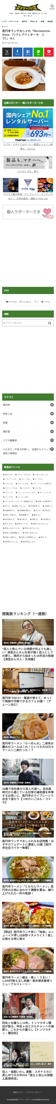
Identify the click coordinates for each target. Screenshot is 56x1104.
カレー (25, 479)
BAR (8, 475)
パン (38, 488)
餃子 (44, 537)
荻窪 (42, 21)
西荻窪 (50, 21)
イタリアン (10, 479)
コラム (9, 484)
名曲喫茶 (10, 511)
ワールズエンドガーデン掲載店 (19, 501)
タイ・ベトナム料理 (42, 484)
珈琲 (35, 519)
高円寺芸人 (29, 542)
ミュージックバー (26, 493)
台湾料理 (35, 506)
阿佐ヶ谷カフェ (12, 528)
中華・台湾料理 (45, 501)
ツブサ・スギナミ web (27, 1099)
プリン (9, 493)
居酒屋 (25, 515)
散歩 (37, 515)
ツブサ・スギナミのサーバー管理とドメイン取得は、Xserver (28, 146)
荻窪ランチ (22, 524)
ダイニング (11, 488)
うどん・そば (23, 475)
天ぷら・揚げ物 (42, 511)
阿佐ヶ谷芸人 (31, 533)
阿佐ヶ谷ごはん (40, 524)
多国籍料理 (25, 511)
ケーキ (39, 479)
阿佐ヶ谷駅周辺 (28, 537)
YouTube (13, 302)
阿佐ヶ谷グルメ (32, 528)
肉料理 (47, 519)
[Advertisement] (28, 253)
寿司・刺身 (10, 515)
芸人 (8, 524)
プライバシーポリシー (34, 1092)
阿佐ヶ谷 (33, 21)
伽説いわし (19, 506)
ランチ (9, 497)
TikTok (47, 302)
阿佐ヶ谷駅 (10, 537)
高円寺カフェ (11, 542)
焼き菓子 (10, 519)
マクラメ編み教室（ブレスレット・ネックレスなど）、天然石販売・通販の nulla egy (28, 196)
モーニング (45, 493)
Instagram (26, 302)
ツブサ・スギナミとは (10, 21)
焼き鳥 (23, 519)
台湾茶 (48, 506)
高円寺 (24, 21)
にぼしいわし (41, 475)
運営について (18, 1092)
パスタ (26, 488)
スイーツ (23, 484)
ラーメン (23, 497)
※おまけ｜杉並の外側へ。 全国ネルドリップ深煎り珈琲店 (27, 451)
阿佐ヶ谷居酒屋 (12, 533)
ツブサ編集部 (10, 440)
